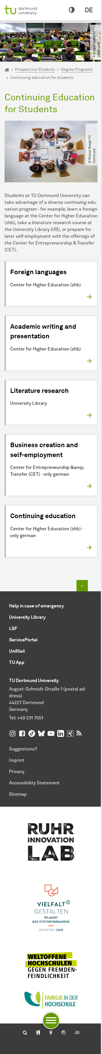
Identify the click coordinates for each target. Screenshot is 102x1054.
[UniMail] (77, 1033)
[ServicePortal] (63, 1033)
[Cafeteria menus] (38, 1033)
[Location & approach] (50, 1033)
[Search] (25, 1033)
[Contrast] (71, 10)
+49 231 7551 (30, 717)
